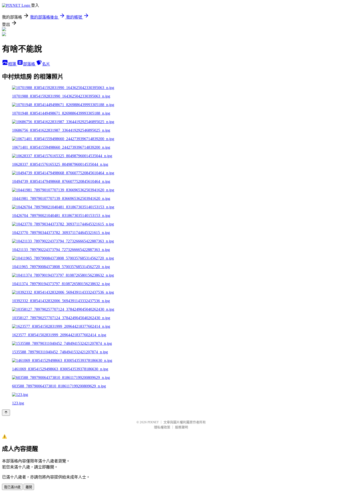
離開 (29, 487)
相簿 (12, 64)
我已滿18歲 (12, 487)
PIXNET (153, 422)
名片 (46, 64)
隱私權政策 (162, 427)
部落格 (29, 64)
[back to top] (6, 412)
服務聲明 (181, 427)
